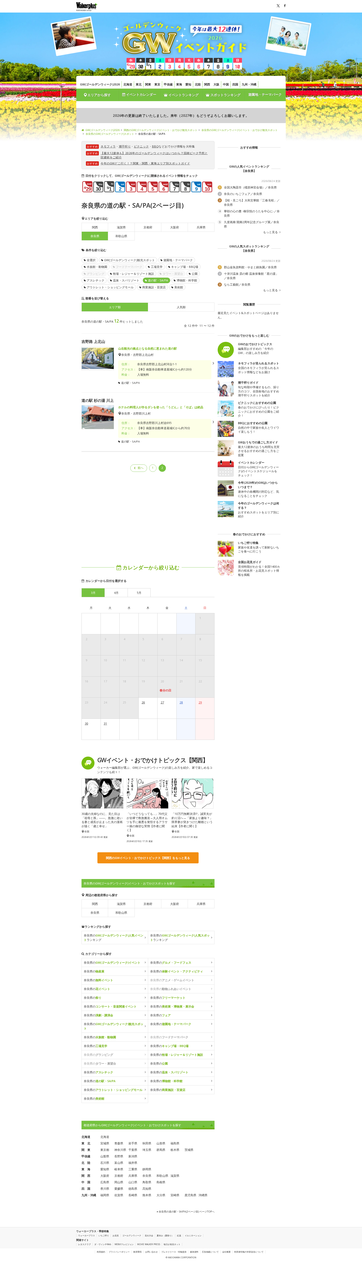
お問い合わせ (151, 1251)
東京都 (104, 1150)
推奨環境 (137, 1251)
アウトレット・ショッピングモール (110, 287)
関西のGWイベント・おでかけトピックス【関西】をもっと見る (148, 858)
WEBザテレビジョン (124, 1244)
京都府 (148, 227)
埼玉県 (146, 1150)
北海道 (127, 84)
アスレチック (95, 280)
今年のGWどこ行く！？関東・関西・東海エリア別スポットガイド (145, 163)
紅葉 (179, 1235)
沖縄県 (203, 1195)
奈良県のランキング (113, 937)
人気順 (181, 307)
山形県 (160, 1143)
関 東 (85, 1150)
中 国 (85, 1182)
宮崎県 (175, 1195)
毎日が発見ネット (172, 1244)
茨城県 (189, 1150)
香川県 (104, 1189)
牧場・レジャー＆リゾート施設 (133, 274)
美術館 (178, 287)
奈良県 (94, 913)
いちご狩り (103, 1235)
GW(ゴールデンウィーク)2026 (100, 84)
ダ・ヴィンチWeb (102, 1244)
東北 (139, 84)
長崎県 (132, 1195)
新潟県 (132, 1156)
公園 (195, 274)
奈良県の (112, 962)
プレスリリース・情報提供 (173, 1251)
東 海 (85, 1169)
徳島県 (132, 1189)
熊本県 (146, 1195)
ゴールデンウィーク (131, 1235)
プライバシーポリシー (119, 1251)
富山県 (118, 1163)
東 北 (85, 1143)
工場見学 (157, 267)
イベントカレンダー (140, 94)
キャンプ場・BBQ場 (184, 267)
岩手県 (132, 1143)
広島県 (104, 1182)
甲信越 (168, 84)
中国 (226, 84)
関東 (148, 84)
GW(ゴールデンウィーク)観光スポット (129, 260)
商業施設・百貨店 (154, 287)
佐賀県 (118, 1195)
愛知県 (104, 1169)
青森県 (118, 1143)
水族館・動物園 (97, 267)
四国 (235, 84)
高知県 (146, 1189)
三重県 (132, 1169)
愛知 (188, 84)
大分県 (160, 1195)
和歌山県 (121, 236)
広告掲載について (210, 1251)
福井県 (132, 1163)
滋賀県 (121, 227)
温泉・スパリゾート (126, 280)
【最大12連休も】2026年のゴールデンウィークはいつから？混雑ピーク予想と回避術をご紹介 (154, 155)
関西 (207, 84)
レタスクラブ (84, 1244)
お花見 (115, 1235)
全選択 (91, 260)
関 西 (85, 1176)
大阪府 (174, 227)
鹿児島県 (190, 1195)
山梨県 (104, 1156)
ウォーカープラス (86, 1235)
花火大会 (149, 1235)
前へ (141, 468)
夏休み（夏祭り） (165, 1235)
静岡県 (146, 1169)
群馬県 (160, 1150)
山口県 (132, 1182)
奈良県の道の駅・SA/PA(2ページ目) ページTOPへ (186, 1211)
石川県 (104, 1163)
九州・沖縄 (249, 84)
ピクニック (141, 146)
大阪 (216, 84)
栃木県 (175, 1150)
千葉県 (132, 1150)
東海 (179, 84)
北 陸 (85, 1163)
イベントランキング (183, 95)
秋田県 (146, 1143)
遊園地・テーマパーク (265, 94)
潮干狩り (125, 146)
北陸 (198, 84)
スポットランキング (224, 95)
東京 (157, 84)
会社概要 (226, 1251)
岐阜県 (118, 1169)
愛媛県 (118, 1189)
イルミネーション (193, 1235)
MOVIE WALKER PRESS (148, 1244)
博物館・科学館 (187, 280)
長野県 (118, 1156)
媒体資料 (194, 1251)
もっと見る (271, 232)
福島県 (175, 1143)
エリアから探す (99, 95)
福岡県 (104, 1195)
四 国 (85, 1189)
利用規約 (101, 1251)
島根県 (160, 1182)
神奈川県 (120, 1150)
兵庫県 (201, 227)
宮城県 (104, 1143)
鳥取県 (146, 1182)
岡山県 (118, 1182)
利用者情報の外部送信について (249, 1251)
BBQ (155, 146)
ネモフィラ (108, 146)
